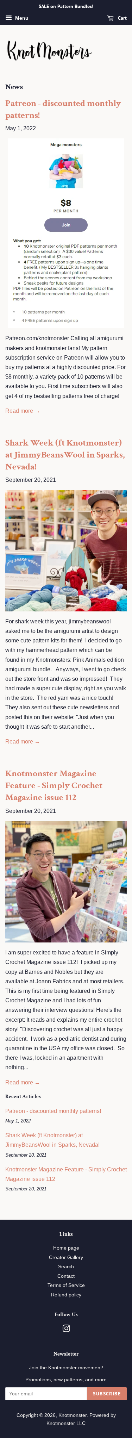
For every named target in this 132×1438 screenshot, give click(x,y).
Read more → (22, 411)
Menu (21, 18)
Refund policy (66, 1294)
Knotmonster (72, 1415)
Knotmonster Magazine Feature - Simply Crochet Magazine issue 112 (53, 785)
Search (66, 1266)
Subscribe (107, 1393)
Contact (66, 1276)
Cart (122, 18)
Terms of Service (66, 1285)
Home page (66, 1248)
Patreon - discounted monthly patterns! (63, 109)
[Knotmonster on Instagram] (66, 1330)
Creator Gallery (66, 1257)
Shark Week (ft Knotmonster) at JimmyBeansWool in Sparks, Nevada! (65, 455)
